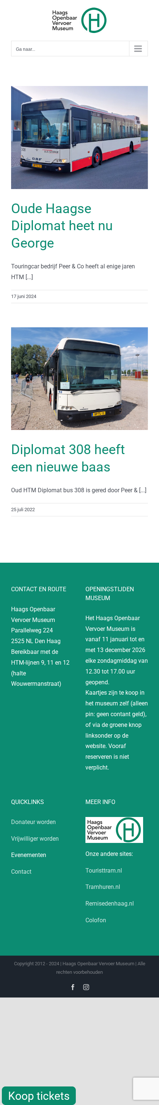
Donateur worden (33, 822)
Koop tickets (39, 1095)
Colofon (95, 920)
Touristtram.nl (103, 870)
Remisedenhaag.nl (109, 903)
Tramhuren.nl (102, 886)
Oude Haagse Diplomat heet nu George (62, 226)
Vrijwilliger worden (35, 838)
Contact (21, 871)
